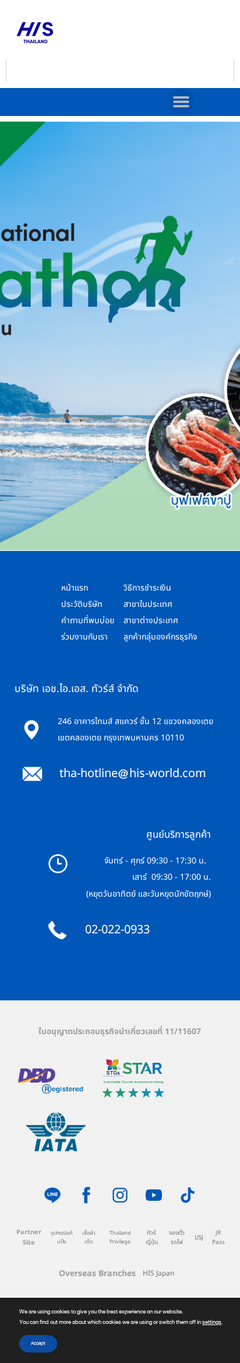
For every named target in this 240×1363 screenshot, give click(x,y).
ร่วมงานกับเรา (84, 637)
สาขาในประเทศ (147, 604)
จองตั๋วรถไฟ (177, 1238)
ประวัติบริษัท (82, 604)
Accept (38, 1343)
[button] (181, 101)
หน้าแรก (74, 588)
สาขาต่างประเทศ (150, 620)
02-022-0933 (117, 930)
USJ (199, 1237)
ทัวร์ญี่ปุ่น (152, 1238)
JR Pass (218, 1238)
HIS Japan (158, 1273)
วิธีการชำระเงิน (147, 588)
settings (211, 1322)
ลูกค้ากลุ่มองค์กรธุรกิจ (160, 637)
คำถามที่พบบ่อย (87, 620)
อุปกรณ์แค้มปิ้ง (62, 1237)
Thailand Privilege (120, 1237)
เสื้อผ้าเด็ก (89, 1237)
